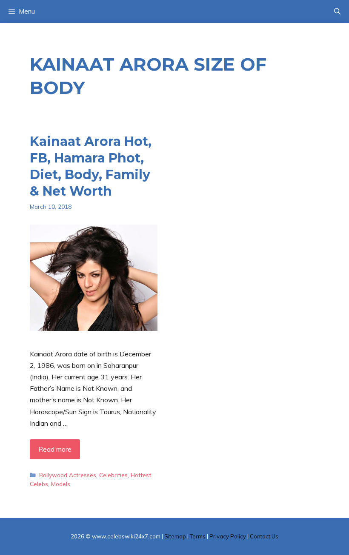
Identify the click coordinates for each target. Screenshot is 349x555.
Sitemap (175, 536)
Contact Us (264, 536)
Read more (55, 449)
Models (60, 483)
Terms (198, 536)
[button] (337, 11)
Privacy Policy (227, 536)
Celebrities (113, 474)
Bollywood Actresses (67, 474)
